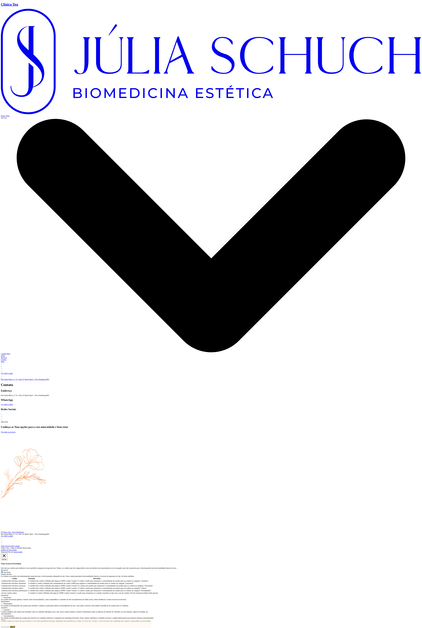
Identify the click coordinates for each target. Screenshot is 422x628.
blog (12, 546)
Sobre (8, 116)
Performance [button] (5, 601)
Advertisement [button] (6, 614)
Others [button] (3, 620)
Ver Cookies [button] (5, 627)
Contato (3, 354)
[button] (211, 235)
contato (17, 546)
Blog (8, 354)
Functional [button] (4, 595)
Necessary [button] (4, 570)
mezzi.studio (18, 552)
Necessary (7, 572)
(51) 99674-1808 (7, 405)
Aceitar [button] (12, 627)
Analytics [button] (4, 608)
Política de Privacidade (9, 550)
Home (3, 116)
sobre (3, 546)
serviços (8, 546)
